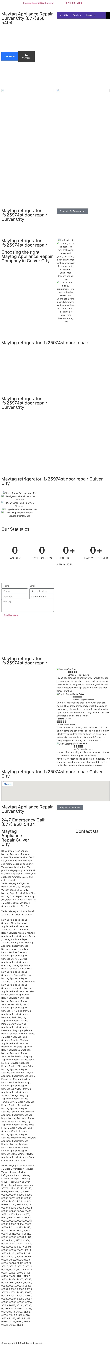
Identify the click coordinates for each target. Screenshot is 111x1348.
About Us (64, 15)
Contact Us (91, 15)
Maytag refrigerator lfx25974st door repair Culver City (24, 215)
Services (77, 15)
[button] (59, 717)
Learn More (9, 56)
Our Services (26, 56)
